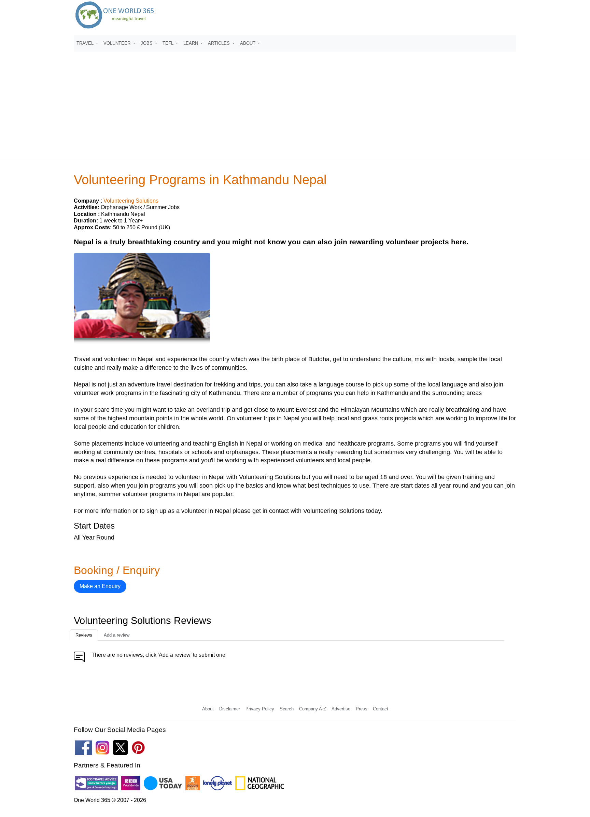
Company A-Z (312, 708)
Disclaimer (229, 708)
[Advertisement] (295, 102)
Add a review (116, 635)
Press (361, 708)
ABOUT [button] (248, 43)
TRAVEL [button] (85, 43)
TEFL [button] (169, 43)
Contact (380, 708)
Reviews (83, 635)
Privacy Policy (259, 708)
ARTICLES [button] (219, 43)
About (208, 708)
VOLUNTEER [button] (117, 43)
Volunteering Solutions (130, 201)
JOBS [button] (147, 43)
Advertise (341, 708)
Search (287, 708)
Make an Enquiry (100, 586)
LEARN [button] (191, 43)
